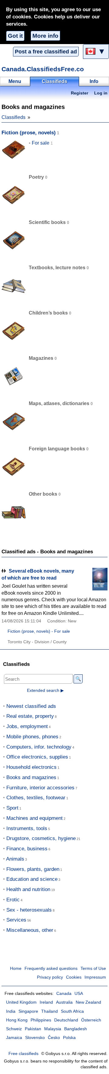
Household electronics (31, 767)
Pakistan (33, 1029)
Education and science (32, 879)
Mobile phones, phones (32, 737)
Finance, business (27, 849)
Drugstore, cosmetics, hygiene (41, 838)
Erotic (13, 900)
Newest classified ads (31, 706)
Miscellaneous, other (29, 930)
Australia (64, 1002)
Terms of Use (93, 968)
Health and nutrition (28, 889)
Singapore (28, 1011)
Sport (12, 808)
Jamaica (14, 1037)
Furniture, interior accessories (40, 788)
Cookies (73, 977)
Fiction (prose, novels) (29, 133)
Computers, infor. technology (38, 747)
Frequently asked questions (51, 968)
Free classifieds (23, 1053)
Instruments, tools (26, 828)
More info (45, 36)
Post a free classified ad (46, 52)
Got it (15, 36)
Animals (15, 859)
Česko (54, 1037)
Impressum (95, 977)
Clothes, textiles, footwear (35, 798)
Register (79, 93)
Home (15, 968)
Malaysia (52, 1029)
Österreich (91, 1020)
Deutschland (66, 1020)
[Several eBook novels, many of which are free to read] (92, 579)
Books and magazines (31, 777)
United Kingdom (21, 1002)
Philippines (41, 1020)
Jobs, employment (27, 726)
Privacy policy (50, 977)
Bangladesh (75, 1029)
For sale (40, 142)
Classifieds (13, 117)
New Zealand (88, 1002)
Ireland (46, 1002)
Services (16, 920)
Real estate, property (30, 716)
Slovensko (35, 1037)
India (10, 1011)
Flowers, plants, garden (32, 869)
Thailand (49, 1011)
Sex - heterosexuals (29, 910)
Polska (69, 1037)
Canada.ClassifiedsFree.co (43, 69)
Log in (100, 93)
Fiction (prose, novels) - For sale (39, 631)
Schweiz (14, 1029)
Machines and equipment (34, 818)
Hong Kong (17, 1020)
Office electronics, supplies (37, 757)
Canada (63, 993)
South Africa (72, 1011)
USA (78, 993)
